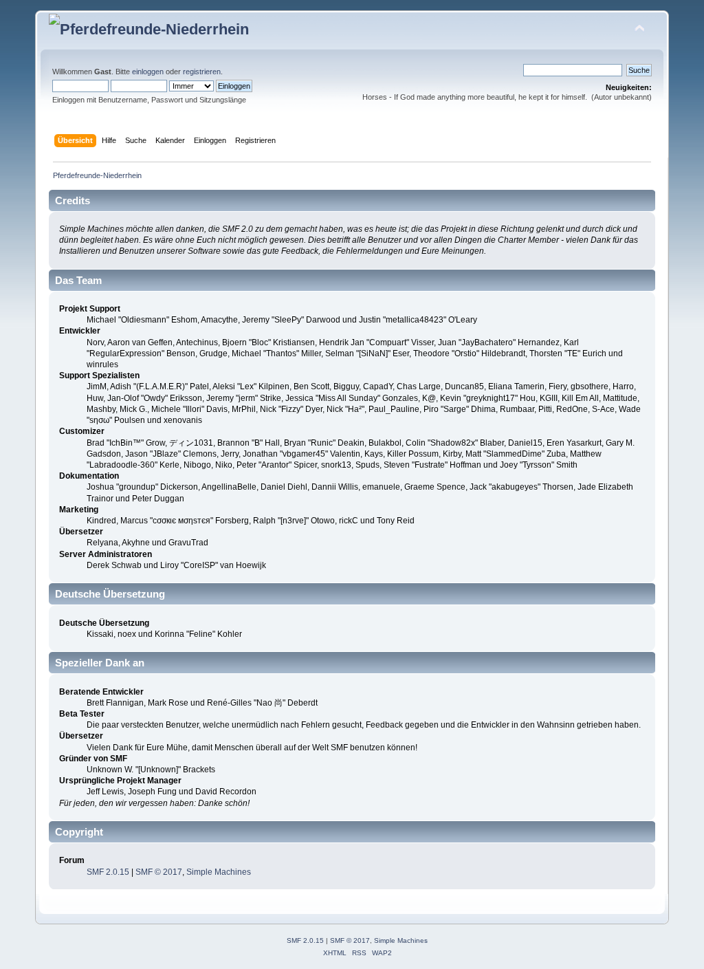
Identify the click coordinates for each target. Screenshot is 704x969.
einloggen (148, 71)
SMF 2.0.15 (108, 872)
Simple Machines (218, 872)
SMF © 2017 (158, 872)
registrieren (202, 71)
